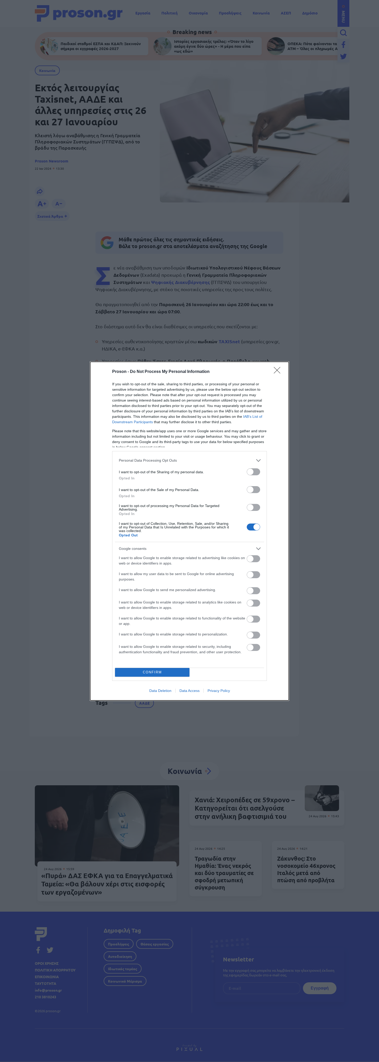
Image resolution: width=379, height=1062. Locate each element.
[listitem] (189, 460)
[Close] (279, 372)
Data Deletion (160, 691)
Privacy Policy (219, 691)
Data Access (189, 691)
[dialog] (189, 531)
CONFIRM (152, 672)
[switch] (253, 471)
